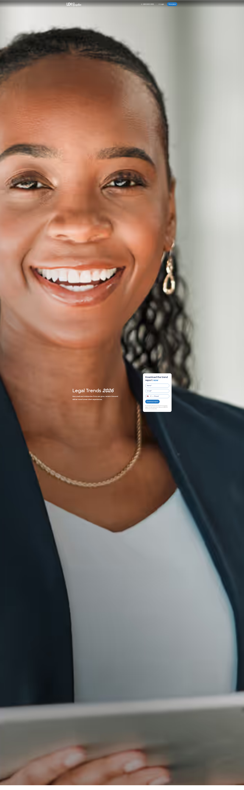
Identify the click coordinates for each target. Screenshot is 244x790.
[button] (172, 4)
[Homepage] (74, 4)
